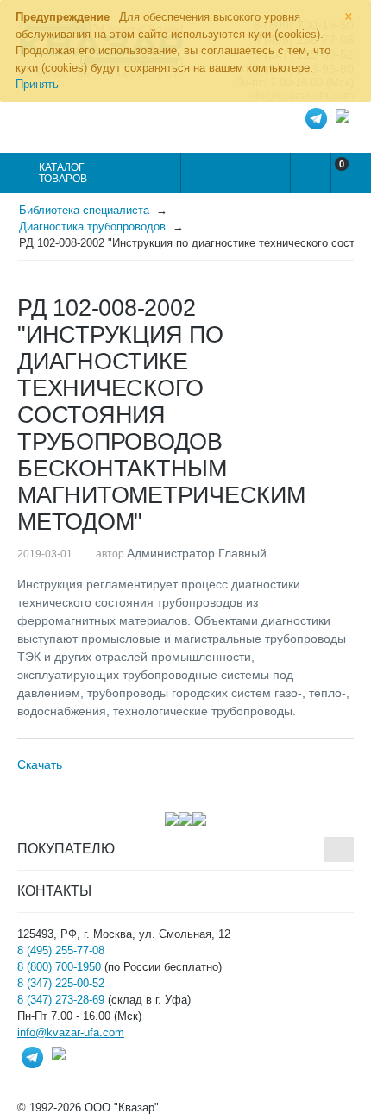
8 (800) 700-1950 (59, 966)
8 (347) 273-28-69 (60, 999)
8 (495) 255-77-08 (60, 950)
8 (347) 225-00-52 (60, 983)
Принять (37, 84)
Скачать (39, 764)
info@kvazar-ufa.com (70, 1032)
